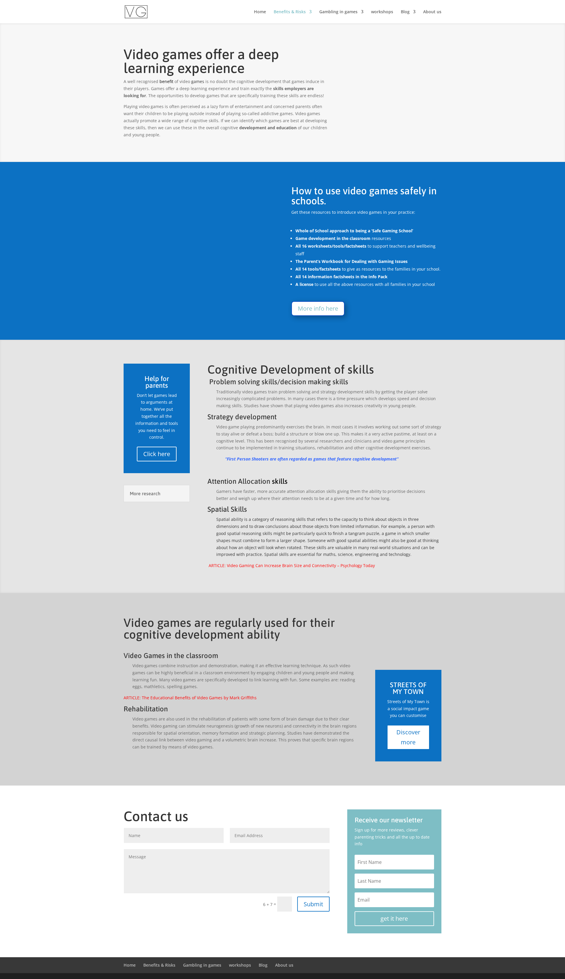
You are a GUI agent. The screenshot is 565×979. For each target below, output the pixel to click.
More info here (318, 308)
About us (432, 12)
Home (260, 12)
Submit (313, 904)
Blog (405, 12)
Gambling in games (338, 12)
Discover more (408, 737)
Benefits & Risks (290, 12)
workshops (382, 12)
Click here (156, 454)
